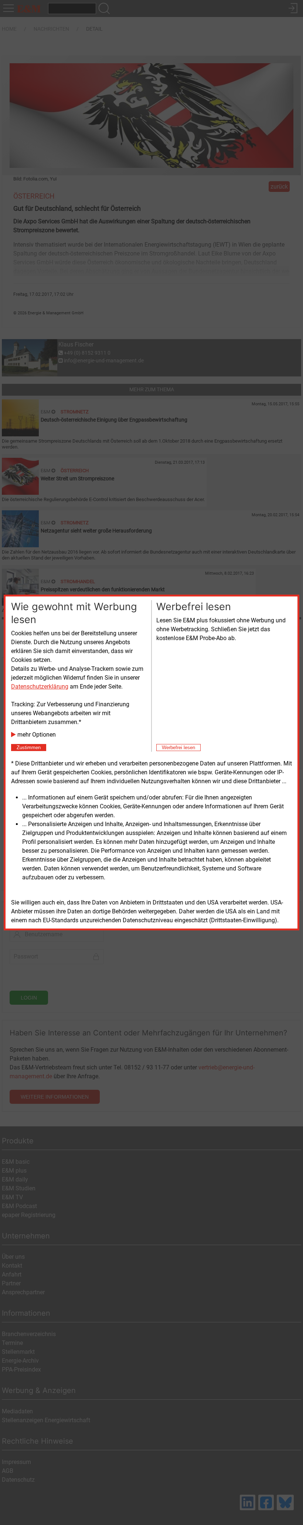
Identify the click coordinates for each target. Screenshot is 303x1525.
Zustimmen (29, 747)
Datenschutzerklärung (39, 686)
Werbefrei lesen (178, 747)
